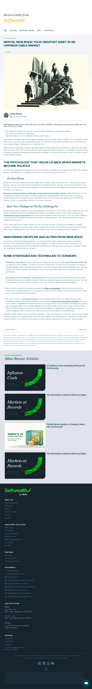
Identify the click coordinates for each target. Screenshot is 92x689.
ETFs (39, 30)
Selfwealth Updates (26, 30)
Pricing (7, 515)
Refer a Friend (10, 558)
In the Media (48, 30)
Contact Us (9, 638)
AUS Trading (9, 528)
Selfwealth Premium (12, 561)
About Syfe (9, 506)
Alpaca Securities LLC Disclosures (19, 597)
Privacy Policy (12, 577)
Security (8, 518)
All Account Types (11, 534)
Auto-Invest (9, 543)
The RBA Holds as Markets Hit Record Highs (66, 395)
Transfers (8, 644)
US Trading (9, 531)
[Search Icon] (5, 30)
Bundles (8, 545)
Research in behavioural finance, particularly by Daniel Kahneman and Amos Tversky (35, 193)
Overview (8, 555)
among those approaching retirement (65, 301)
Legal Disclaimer (13, 571)
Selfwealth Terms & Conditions (18, 584)
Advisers (8, 509)
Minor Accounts (10, 537)
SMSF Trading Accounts (13, 540)
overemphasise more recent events (17, 215)
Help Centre (9, 641)
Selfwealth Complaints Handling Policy (21, 587)
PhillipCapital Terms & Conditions (19, 593)
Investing (13, 30)
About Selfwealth (11, 503)
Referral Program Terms (16, 574)
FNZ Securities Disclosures (17, 590)
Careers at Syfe (10, 512)
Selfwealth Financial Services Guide (20, 580)
